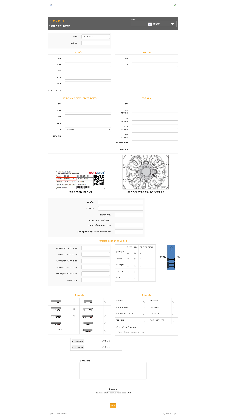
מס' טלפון (57, 136)
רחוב (59, 64)
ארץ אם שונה (124, 136)
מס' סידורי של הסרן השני (68, 254)
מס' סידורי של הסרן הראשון (67, 248)
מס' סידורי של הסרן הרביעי (67, 267)
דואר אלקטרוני (122, 143)
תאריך (75, 37)
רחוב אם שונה (124, 111)
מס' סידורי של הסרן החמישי (67, 274)
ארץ (59, 84)
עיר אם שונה (124, 119)
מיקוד (58, 77)
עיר (59, 71)
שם (59, 58)
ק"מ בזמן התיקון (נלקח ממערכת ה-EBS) (94, 232)
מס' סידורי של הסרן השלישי (67, 261)
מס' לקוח (74, 43)
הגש (113, 406)
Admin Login (170, 414)
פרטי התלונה (85, 361)
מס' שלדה (90, 208)
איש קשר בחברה (54, 90)
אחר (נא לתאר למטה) (127, 327)
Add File (113, 389)
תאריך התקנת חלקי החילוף (99, 225)
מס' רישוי (90, 202)
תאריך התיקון (72, 280)
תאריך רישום (105, 215)
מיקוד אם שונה (124, 127)
